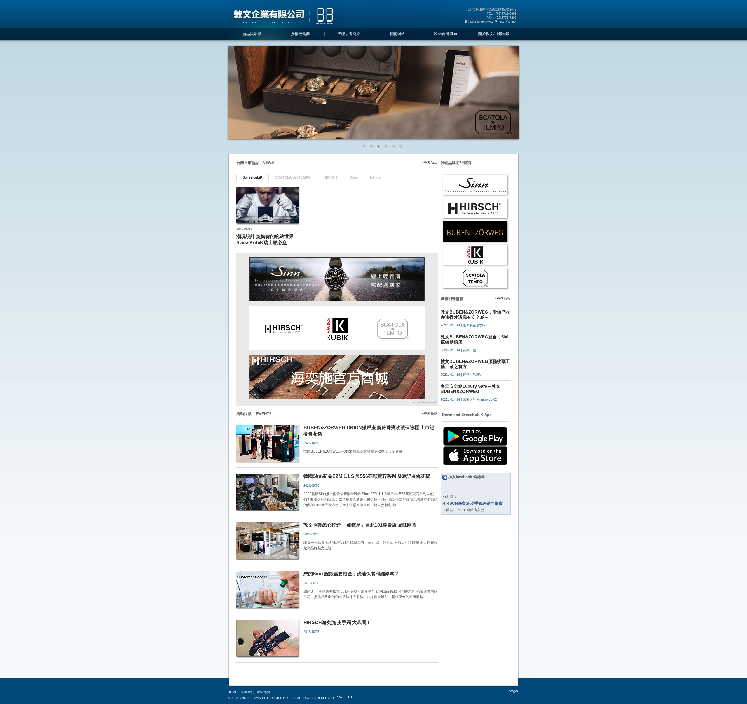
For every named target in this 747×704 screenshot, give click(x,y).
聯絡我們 (247, 692)
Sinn (353, 177)
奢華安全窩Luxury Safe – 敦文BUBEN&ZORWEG (470, 389)
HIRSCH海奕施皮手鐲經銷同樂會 (472, 503)
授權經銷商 (300, 34)
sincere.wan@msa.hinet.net (496, 21)
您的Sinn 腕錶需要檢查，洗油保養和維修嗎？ (351, 573)
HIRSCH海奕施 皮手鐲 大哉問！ (337, 622)
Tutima (375, 177)
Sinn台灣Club (445, 34)
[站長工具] (351, 698)
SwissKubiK (252, 177)
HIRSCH (330, 177)
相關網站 (397, 34)
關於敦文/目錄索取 (494, 34)
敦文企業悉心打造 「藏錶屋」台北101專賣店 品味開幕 (359, 525)
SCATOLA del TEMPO (293, 177)
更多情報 (504, 298)
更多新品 (431, 162)
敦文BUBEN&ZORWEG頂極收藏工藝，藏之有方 (475, 364)
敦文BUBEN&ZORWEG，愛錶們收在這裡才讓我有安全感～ (475, 315)
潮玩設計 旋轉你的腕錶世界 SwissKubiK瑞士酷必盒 (265, 239)
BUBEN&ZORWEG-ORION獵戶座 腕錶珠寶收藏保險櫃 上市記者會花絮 (368, 430)
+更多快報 (430, 414)
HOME (232, 692)
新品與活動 (251, 34)
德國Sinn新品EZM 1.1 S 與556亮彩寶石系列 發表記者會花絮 (366, 476)
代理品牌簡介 (348, 34)
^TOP (513, 692)
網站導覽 (263, 692)
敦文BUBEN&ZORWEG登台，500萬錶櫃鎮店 (474, 339)
